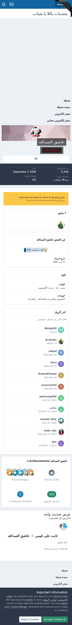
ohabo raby (50, 430)
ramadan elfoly (48, 419)
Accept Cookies (53, 619)
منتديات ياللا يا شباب (50, 13)
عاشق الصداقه (19, 536)
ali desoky (51, 339)
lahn (54, 441)
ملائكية (53, 407)
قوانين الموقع (49, 599)
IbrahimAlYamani (47, 373)
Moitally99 (51, 328)
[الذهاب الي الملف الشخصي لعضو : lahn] (61, 443)
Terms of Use (60, 596)
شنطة (67, 100)
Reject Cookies (30, 619)
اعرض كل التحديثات (59, 518)
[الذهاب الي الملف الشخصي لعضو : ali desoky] (61, 225)
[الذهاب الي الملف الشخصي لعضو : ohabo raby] (61, 432)
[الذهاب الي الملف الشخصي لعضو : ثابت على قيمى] (63, 527)
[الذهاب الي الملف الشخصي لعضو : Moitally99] (61, 330)
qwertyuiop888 (48, 396)
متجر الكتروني (62, 113)
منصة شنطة (63, 107)
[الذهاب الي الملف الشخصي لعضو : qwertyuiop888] (61, 398)
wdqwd (53, 351)
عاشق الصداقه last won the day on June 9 (42, 197)
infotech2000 (49, 385)
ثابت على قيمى (46, 536)
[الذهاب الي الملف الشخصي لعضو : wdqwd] (61, 353)
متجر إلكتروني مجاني (58, 120)
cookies (28, 599)
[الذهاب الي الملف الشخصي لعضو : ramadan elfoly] (61, 421)
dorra (54, 362)
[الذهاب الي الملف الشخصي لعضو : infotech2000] (61, 387)
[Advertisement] (36, 56)
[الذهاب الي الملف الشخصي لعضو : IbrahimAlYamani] (61, 375)
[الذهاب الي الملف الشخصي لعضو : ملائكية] (61, 409)
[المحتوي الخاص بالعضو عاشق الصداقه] (36, 158)
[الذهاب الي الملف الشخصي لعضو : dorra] (61, 364)
